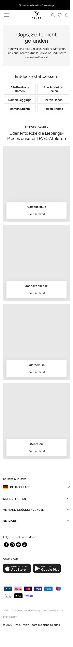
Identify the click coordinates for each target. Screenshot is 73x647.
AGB (5, 610)
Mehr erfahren (14, 499)
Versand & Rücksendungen (23, 510)
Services (10, 520)
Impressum (10, 616)
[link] (64, 15)
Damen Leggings (19, 100)
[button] (6, 15)
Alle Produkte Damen (19, 89)
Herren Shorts (51, 109)
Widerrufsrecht (53, 610)
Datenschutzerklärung (26, 610)
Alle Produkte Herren (51, 89)
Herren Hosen (50, 100)
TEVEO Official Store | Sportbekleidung (36, 625)
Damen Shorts (19, 109)
